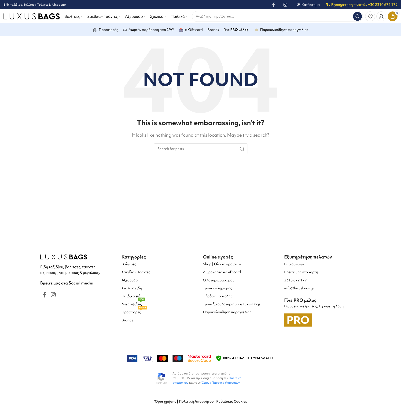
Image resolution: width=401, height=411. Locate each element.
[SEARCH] (357, 16)
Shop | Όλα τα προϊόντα (222, 264)
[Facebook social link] (273, 4)
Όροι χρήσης (165, 401)
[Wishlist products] (370, 16)
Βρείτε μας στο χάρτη (301, 272)
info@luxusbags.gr (299, 288)
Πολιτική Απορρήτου (196, 401)
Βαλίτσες (128, 264)
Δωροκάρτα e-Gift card (222, 272)
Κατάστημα (311, 4)
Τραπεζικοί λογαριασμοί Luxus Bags (231, 304)
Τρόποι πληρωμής (217, 288)
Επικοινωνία (294, 264)
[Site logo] (32, 15)
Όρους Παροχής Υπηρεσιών (220, 383)
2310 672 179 (295, 280)
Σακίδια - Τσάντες (135, 272)
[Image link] (63, 256)
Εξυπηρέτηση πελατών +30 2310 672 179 (364, 4)
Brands (127, 320)
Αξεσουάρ (129, 280)
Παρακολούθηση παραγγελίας (227, 312)
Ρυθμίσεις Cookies (231, 401)
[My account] (381, 16)
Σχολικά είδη (131, 288)
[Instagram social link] (285, 4)
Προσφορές (133, 311)
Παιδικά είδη (132, 296)
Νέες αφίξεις (132, 303)
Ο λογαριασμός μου (218, 280)
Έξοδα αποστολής (217, 296)
